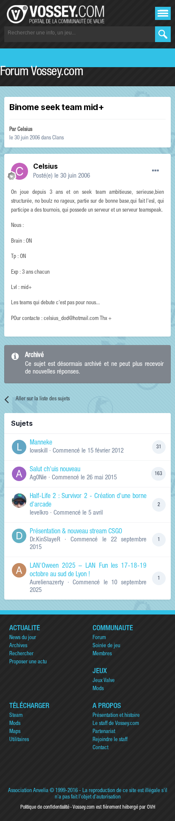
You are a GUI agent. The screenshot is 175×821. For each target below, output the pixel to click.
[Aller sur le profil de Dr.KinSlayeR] (19, 536)
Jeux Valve (104, 681)
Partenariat (104, 732)
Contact (100, 748)
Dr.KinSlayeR (45, 540)
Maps (14, 732)
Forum (99, 638)
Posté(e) (61, 176)
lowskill (39, 451)
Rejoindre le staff (110, 740)
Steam (16, 716)
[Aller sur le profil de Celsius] (19, 171)
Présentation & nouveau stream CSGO (76, 532)
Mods (98, 689)
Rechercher (21, 654)
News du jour (22, 638)
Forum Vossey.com (41, 72)
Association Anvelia (28, 791)
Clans (58, 138)
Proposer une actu (28, 662)
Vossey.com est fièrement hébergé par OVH (114, 807)
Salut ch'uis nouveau (55, 470)
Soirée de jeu (106, 646)
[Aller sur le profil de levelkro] (19, 500)
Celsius (24, 130)
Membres (102, 654)
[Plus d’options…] (155, 171)
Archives (18, 646)
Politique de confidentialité (44, 807)
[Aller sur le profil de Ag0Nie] (19, 474)
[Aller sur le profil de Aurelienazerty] (19, 570)
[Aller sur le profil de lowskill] (19, 447)
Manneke (41, 443)
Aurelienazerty (47, 583)
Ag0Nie (38, 478)
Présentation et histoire (116, 716)
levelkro (39, 513)
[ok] (163, 34)
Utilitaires (19, 740)
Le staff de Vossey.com (116, 724)
